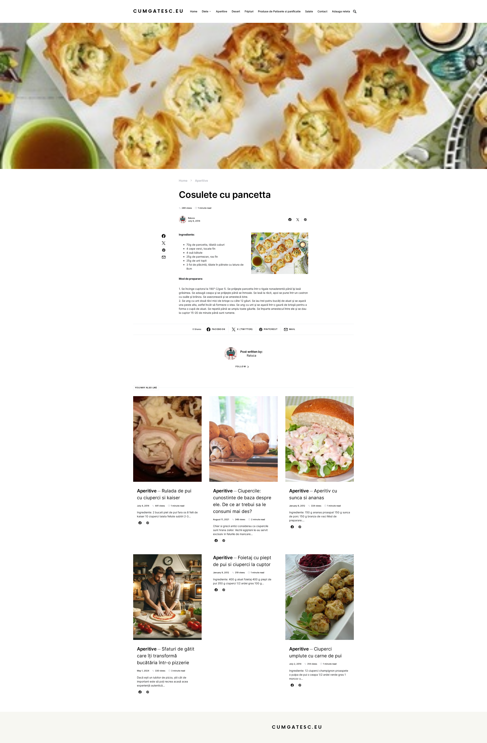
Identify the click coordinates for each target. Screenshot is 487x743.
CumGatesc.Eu (158, 11)
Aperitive (201, 180)
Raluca (191, 218)
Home (183, 180)
